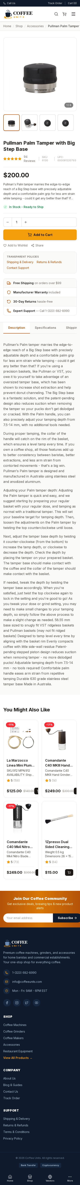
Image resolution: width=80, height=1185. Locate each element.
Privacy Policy (12, 1138)
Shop (19, 26)
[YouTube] (36, 1002)
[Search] (56, 14)
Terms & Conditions (16, 1132)
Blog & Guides (12, 1085)
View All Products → (17, 1058)
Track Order (55, 3)
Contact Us (10, 1091)
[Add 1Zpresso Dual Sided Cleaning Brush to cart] (69, 872)
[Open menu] (73, 14)
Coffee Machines (14, 1025)
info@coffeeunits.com (27, 981)
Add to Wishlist (18, 245)
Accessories (11, 1044)
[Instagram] (17, 1002)
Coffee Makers (13, 1038)
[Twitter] (26, 1002)
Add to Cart (43, 235)
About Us (9, 1078)
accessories (35, 26)
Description (16, 327)
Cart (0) (72, 3)
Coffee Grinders (14, 1031)
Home (7, 26)
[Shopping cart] (64, 14)
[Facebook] (7, 1002)
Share (39, 245)
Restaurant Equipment (18, 1051)
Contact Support (18, 268)
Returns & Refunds (49, 262)
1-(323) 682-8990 (24, 972)
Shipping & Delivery (20, 262)
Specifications (45, 327)
